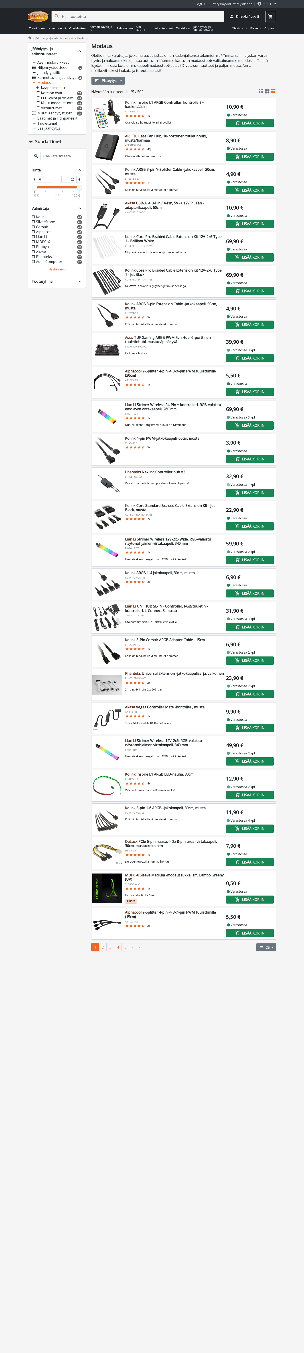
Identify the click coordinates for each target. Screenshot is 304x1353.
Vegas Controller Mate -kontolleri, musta (165, 707)
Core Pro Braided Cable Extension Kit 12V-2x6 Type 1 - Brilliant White (173, 238)
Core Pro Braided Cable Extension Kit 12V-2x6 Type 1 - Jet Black (173, 272)
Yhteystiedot (242, 4)
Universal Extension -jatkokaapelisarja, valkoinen (174, 673)
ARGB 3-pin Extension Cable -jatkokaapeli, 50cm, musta (171, 306)
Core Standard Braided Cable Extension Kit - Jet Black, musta (170, 507)
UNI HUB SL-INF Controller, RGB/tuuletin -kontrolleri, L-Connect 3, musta (166, 608)
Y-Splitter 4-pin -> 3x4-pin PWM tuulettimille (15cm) (170, 914)
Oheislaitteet (78, 28)
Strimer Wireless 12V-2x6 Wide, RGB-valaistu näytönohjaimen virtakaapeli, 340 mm (168, 541)
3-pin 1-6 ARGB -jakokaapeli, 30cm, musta (165, 807)
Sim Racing (140, 28)
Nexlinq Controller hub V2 (155, 471)
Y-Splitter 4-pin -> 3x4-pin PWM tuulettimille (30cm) (170, 373)
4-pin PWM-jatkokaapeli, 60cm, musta (162, 438)
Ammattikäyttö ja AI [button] (101, 28)
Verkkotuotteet (163, 28)
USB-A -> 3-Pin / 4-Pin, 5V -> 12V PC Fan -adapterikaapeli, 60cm (164, 205)
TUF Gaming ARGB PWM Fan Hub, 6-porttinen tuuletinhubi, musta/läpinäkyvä (168, 339)
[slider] (34, 187)
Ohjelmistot (239, 28)
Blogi (198, 4)
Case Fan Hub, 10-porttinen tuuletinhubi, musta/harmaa (166, 138)
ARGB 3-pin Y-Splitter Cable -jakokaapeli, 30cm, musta (170, 171)
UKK (207, 4)
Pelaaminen (125, 28)
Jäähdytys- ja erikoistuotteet (203, 28)
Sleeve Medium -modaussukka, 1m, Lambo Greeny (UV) (174, 877)
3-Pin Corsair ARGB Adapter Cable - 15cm (165, 639)
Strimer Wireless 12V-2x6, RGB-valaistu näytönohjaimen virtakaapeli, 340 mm (163, 742)
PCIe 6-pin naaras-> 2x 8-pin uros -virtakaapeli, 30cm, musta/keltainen (171, 843)
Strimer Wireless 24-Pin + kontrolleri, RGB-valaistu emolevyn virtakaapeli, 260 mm (173, 406)
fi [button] (272, 4)
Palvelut (255, 28)
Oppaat (269, 28)
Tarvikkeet (183, 28)
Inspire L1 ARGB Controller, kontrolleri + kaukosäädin (164, 104)
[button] (261, 4)
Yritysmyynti (222, 4)
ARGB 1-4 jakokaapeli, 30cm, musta (160, 572)
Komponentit (57, 28)
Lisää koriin (250, 123)
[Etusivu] (38, 16)
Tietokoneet (37, 28)
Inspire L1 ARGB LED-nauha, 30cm (159, 774)
